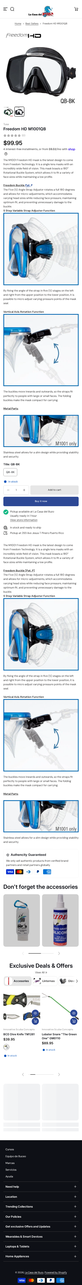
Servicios (10, 1169)
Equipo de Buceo (15, 1156)
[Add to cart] (73, 1021)
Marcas (10, 1163)
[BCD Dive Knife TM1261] (21, 1007)
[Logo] (41, 9)
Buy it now (41, 501)
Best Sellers (31, 23)
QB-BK (10, 472)
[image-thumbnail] (8, 112)
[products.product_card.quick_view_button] (35, 1013)
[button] (12, 9)
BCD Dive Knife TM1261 (19, 1034)
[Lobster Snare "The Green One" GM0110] (60, 1007)
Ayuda (9, 1176)
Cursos (9, 1149)
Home (18, 23)
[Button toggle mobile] (5, 9)
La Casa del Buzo (34, 1272)
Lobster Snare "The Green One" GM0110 (59, 1036)
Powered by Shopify (56, 1272)
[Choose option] (35, 1021)
